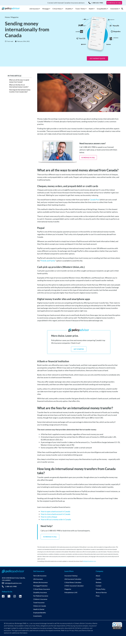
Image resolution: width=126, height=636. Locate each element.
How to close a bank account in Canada (55, 514)
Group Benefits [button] (102, 9)
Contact (98, 586)
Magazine (14, 17)
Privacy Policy (100, 589)
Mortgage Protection (40, 586)
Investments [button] (114, 9)
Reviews (98, 582)
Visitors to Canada (39, 606)
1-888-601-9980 (97, 3)
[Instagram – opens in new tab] (14, 597)
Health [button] (91, 9)
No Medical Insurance (40, 596)
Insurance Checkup (70, 576)
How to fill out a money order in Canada (56, 519)
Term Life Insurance (39, 576)
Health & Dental (38, 609)
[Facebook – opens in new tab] (3, 597)
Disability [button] (68, 9)
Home (7, 17)
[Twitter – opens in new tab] (9, 597)
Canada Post (94, 199)
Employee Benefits (39, 612)
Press (98, 596)
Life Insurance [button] (34, 9)
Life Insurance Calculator (72, 579)
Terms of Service (101, 592)
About (98, 576)
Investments (37, 616)
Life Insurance (38, 579)
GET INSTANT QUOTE (97, 58)
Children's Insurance (40, 599)
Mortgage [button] (45, 9)
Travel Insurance (38, 602)
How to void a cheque (49, 517)
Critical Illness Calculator (72, 582)
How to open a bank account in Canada (55, 511)
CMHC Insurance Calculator (74, 586)
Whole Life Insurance (40, 582)
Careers (98, 579)
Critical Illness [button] (57, 9)
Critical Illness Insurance (41, 589)
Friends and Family (48, 261)
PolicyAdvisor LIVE (70, 592)
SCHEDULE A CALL (114, 3)
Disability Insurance (40, 592)
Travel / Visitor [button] (80, 9)
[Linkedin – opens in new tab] (20, 597)
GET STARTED (79, 349)
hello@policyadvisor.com (89, 561)
